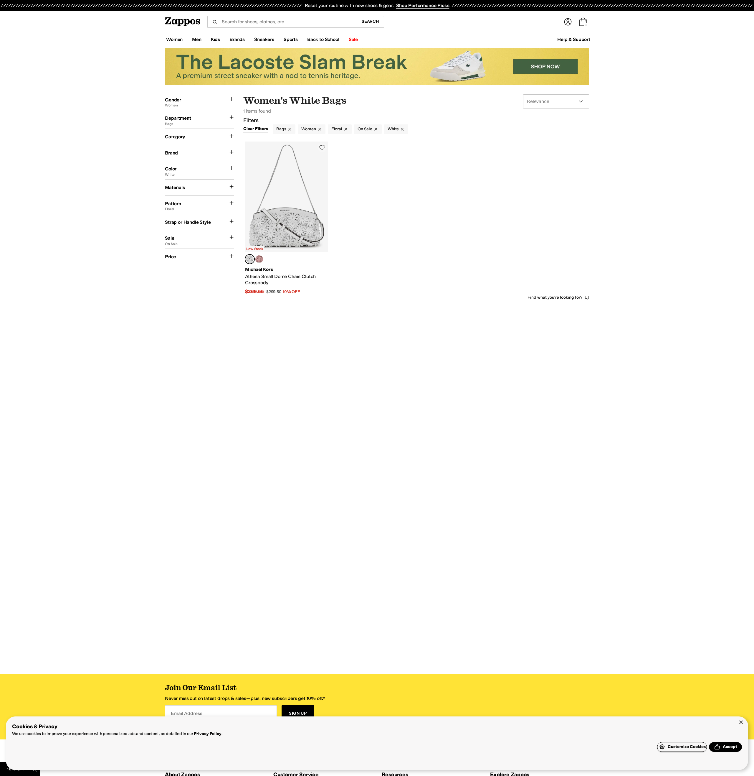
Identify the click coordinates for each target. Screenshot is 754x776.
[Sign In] (568, 22)
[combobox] (282, 22)
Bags (281, 128)
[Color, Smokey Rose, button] (259, 259)
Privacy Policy (207, 733)
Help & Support (573, 39)
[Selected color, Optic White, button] (249, 259)
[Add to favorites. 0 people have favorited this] (322, 147)
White (393, 128)
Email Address (186, 713)
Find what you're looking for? (555, 297)
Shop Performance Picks (422, 5)
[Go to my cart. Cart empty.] (583, 22)
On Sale (365, 128)
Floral (336, 128)
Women (308, 128)
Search (370, 21)
